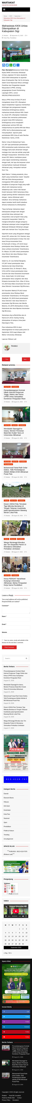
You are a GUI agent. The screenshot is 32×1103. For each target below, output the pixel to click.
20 (12, 940)
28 (16, 944)
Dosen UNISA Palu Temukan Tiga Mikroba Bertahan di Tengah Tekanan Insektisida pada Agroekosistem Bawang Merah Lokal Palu (15, 508)
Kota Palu (6, 38)
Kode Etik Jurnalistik (15, 1095)
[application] (16, 911)
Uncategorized (8, 464)
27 (12, 944)
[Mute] (23, 916)
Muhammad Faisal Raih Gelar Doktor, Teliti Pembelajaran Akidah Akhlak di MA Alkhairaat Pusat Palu (15, 698)
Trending (6, 834)
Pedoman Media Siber (8, 1098)
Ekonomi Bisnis (9, 798)
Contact (19, 1098)
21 (16, 940)
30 (23, 944)
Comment (5, 605)
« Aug (5, 953)
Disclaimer (16, 1100)
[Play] (6, 916)
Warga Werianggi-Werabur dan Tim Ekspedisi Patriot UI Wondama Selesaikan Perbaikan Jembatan (15, 723)
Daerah (6, 500)
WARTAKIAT (8, 2)
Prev (7, 359)
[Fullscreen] (26, 916)
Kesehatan (7, 810)
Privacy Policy (6, 1100)
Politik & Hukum (9, 830)
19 (9, 940)
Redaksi (6, 35)
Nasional (14, 425)
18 (5, 940)
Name (4, 616)
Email (4, 624)
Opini (5, 822)
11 (5, 936)
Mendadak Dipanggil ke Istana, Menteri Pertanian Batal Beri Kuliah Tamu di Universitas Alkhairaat (15, 687)
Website (4, 632)
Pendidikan (13, 38)
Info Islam (7, 461)
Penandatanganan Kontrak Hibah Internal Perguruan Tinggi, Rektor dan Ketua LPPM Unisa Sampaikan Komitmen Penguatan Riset (14, 394)
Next (25, 359)
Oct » (10, 953)
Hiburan (6, 802)
